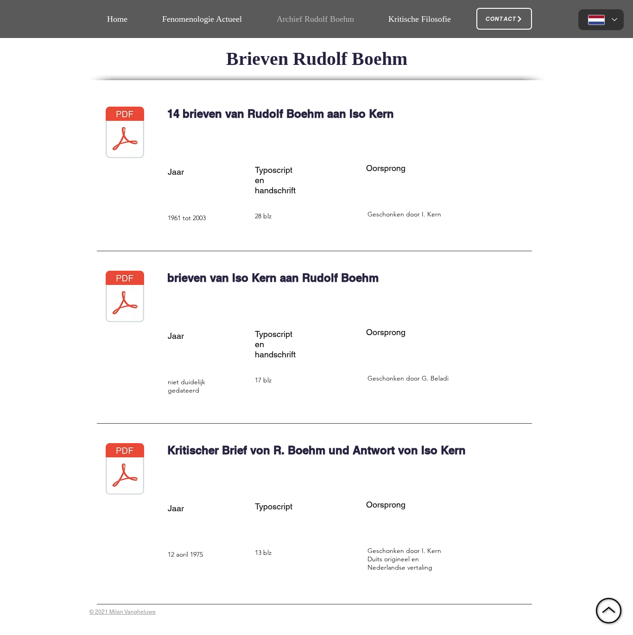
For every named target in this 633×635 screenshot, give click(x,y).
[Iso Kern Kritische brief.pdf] (124, 470)
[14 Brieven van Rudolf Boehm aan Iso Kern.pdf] (124, 133)
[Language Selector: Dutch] (601, 19)
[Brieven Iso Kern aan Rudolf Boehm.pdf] (124, 297)
